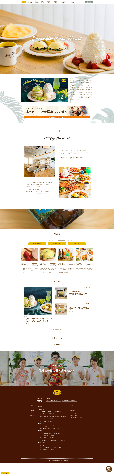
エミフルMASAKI (43, 444)
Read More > (34, 264)
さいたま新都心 (49, 413)
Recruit (56, 2)
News (49, 2)
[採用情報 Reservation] (89, 2)
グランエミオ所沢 (56, 416)
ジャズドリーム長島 (50, 425)
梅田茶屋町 (57, 432)
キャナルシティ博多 (53, 449)
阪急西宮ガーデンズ (44, 435)
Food (31, 412)
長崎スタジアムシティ (44, 449)
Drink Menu (32, 413)
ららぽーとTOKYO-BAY (57, 413)
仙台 (40, 408)
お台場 (43, 411)
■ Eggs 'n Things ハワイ (57, 454)
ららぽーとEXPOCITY (44, 433)
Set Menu (32, 415)
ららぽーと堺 (51, 435)
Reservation (64, 2)
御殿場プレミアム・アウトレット (46, 428)
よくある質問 (73, 413)
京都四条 (59, 433)
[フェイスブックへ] (71, 2)
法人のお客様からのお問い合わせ (69, 400)
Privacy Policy (73, 410)
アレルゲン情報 (74, 415)
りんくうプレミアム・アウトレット (58, 440)
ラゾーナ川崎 (42, 413)
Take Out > (76, 244)
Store (42, 2)
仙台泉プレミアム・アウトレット (49, 408)
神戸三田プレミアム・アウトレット (47, 432)
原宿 (40, 411)
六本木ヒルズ (42, 421)
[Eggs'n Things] (23, 2)
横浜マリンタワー (43, 414)
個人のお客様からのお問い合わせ (53, 400)
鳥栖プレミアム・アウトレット (46, 447)
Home (32, 405)
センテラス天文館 (56, 447)
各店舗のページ (61, 240)
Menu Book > (37, 244)
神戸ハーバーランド (53, 433)
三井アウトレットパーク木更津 (46, 418)
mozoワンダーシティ (58, 428)
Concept (30, 2)
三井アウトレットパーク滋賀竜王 (46, 437)
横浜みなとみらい (51, 414)
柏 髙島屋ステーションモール (46, 416)
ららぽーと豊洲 (49, 421)
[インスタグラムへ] (73, 2)
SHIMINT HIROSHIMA (51, 444)
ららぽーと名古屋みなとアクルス (46, 426)
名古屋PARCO (42, 425)
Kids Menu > (57, 244)
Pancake (32, 410)
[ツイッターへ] (69, 2)
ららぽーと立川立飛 (52, 411)
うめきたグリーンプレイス (45, 440)
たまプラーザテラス (60, 420)
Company (72, 412)
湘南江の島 (59, 411)
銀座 (46, 411)
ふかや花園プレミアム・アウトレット (47, 420)
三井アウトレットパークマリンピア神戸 (48, 438)
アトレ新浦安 (63, 416)
